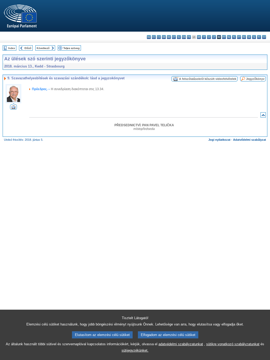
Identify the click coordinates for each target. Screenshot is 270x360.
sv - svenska (264, 37)
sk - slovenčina (249, 37)
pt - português (239, 37)
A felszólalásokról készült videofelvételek (207, 78)
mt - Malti (224, 37)
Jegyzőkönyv (255, 78)
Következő (43, 48)
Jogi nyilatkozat (219, 139)
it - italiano (204, 37)
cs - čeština (159, 37)
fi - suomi (259, 37)
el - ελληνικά (179, 37)
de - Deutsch (169, 37)
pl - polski (234, 37)
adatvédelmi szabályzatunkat (180, 344)
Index (11, 48)
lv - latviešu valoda (209, 37)
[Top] (263, 116)
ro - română (244, 37)
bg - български (149, 37)
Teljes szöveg (71, 48)
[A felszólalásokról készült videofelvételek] (13, 108)
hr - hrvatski (199, 37)
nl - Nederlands (229, 37)
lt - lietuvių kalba (214, 37)
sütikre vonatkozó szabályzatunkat (232, 344)
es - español (154, 37)
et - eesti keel (174, 37)
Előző (28, 48)
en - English (184, 37)
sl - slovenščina (254, 37)
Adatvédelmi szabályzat (249, 139)
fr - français (189, 37)
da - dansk (164, 37)
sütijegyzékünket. (135, 350)
